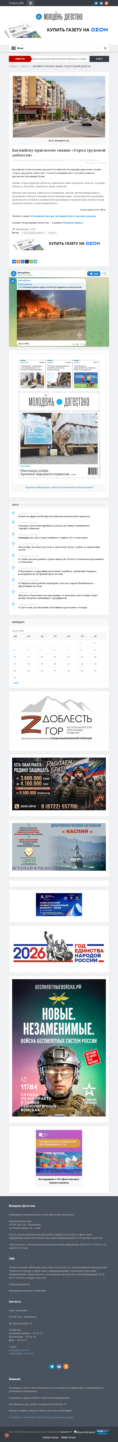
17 (15, 663)
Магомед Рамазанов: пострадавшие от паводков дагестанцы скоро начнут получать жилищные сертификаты (57, 597)
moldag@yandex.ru (19, 1350)
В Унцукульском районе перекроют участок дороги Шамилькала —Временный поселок (57, 584)
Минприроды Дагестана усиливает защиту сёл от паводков (53, 537)
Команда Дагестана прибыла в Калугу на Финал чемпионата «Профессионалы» (54, 527)
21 (68, 663)
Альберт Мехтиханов (36, 160)
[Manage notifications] (6, 1435)
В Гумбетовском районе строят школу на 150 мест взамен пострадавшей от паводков (61, 560)
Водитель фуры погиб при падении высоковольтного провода (54, 516)
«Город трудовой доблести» (33, 233)
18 (29, 663)
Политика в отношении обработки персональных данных (41, 1417)
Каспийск (52, 233)
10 (15, 656)
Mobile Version (68, 1437)
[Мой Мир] (22, 261)
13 (55, 656)
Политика (93, 160)
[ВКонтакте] (14, 261)
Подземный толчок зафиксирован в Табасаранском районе (59, 59)
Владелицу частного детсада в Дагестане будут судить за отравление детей (59, 548)
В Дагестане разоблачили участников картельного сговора (52, 607)
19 (42, 663)
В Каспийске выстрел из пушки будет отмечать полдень (63, 216)
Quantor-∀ (66, 1431)
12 (42, 656)
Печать (92, 163)
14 (68, 656)
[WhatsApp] (31, 261)
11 (29, 656)
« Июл (15, 682)
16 (95, 656)
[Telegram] (35, 261)
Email (103, 163)
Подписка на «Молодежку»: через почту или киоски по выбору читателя (59, 487)
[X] (27, 261)
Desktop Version (51, 1437)
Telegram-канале (73, 222)
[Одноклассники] (18, 261)
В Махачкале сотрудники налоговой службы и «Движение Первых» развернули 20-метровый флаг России (57, 572)
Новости (83, 160)
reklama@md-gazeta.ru (21, 1353)
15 (82, 656)
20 (55, 663)
